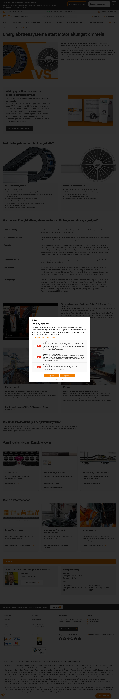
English (34, 320)
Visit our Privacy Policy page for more (43, 337)
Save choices (59, 379)
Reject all (51, 376)
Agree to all (67, 376)
